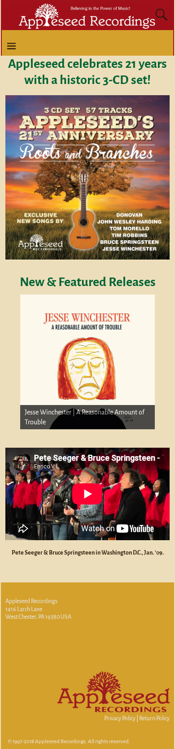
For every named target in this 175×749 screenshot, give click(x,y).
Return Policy (154, 718)
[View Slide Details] (87, 362)
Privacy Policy (120, 718)
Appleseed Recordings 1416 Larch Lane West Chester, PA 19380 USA (38, 609)
